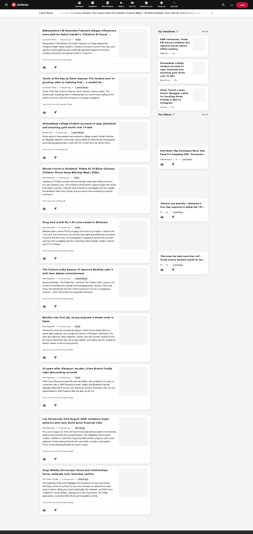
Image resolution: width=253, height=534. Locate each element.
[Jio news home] (20, 4)
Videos (121, 6)
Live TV (132, 6)
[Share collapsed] (55, 68)
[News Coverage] (84, 40)
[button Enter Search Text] (223, 4)
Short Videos (107, 6)
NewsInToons (146, 6)
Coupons (162, 6)
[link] (212, 13)
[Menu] (6, 4)
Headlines (92, 6)
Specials (174, 6)
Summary (79, 6)
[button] (44, 68)
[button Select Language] (231, 4)
